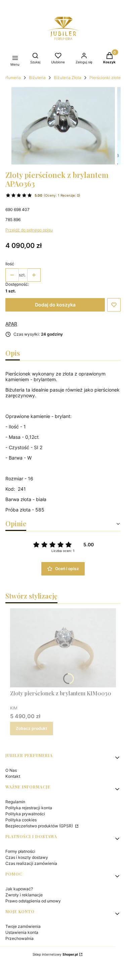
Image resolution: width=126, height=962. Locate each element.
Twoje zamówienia (23, 926)
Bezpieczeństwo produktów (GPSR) (39, 825)
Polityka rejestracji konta (28, 807)
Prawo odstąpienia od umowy (33, 900)
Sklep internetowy (55, 954)
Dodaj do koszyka (55, 304)
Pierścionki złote (105, 77)
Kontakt (12, 776)
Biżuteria (37, 77)
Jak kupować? (19, 888)
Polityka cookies (21, 819)
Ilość (9, 263)
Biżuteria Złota (67, 77)
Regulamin (15, 801)
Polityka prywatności (25, 813)
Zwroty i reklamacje (24, 894)
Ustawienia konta (21, 932)
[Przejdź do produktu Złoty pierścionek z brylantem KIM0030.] (63, 647)
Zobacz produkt (31, 728)
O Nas (11, 770)
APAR (11, 324)
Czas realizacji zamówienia (31, 863)
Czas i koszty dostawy (26, 857)
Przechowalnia (19, 938)
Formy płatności (20, 851)
